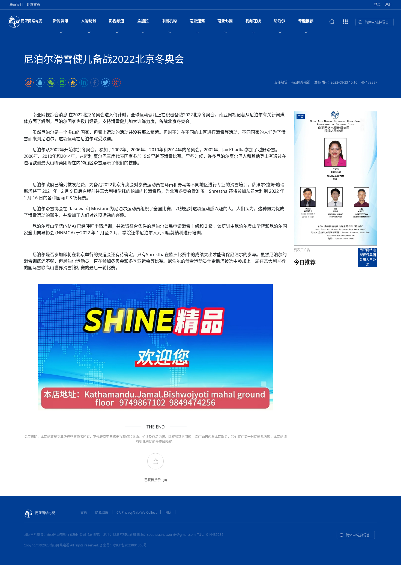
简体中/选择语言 (377, 22)
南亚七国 (225, 20)
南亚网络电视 (31, 20)
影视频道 (116, 20)
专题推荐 (305, 20)
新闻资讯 (60, 20)
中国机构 (169, 20)
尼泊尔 (279, 20)
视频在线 (253, 20)
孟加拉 (143, 20)
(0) (165, 480)
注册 (388, 4)
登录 (377, 4)
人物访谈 (88, 20)
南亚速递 (197, 20)
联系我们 (16, 4)
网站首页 (33, 4)
